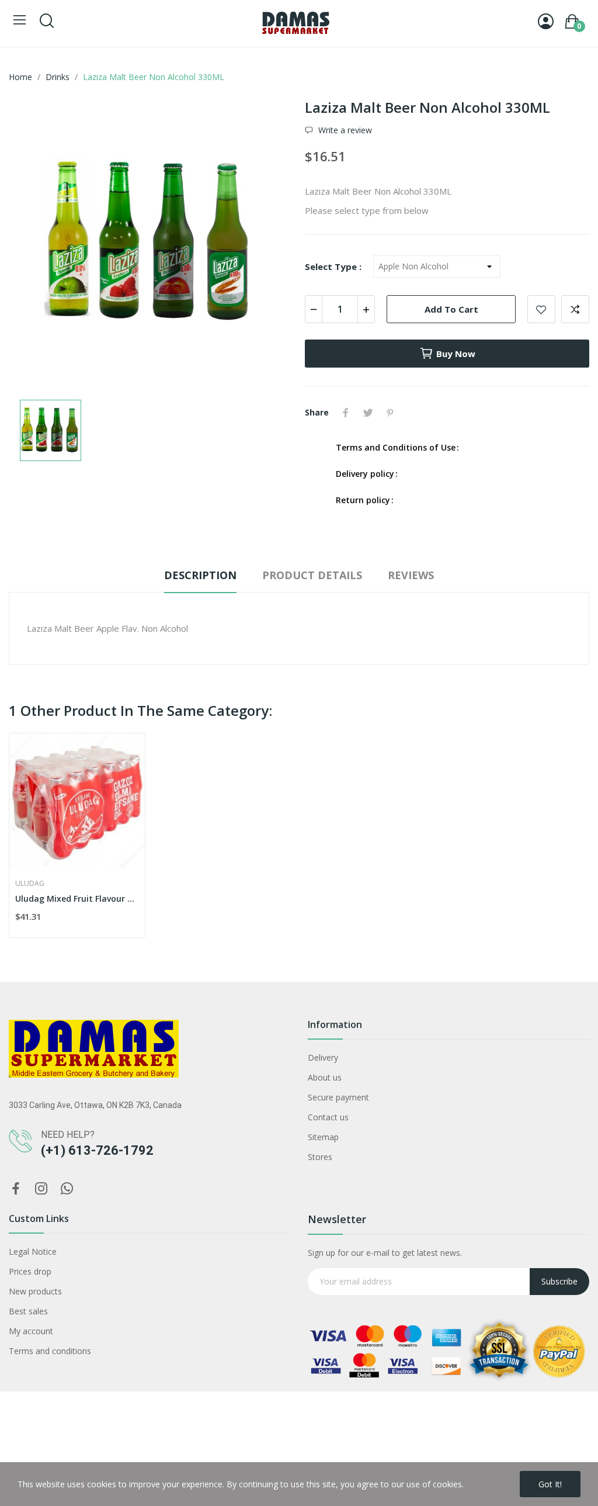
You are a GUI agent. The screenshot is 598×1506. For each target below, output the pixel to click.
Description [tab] (200, 575)
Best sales (28, 1311)
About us (325, 1077)
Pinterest (390, 412)
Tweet (368, 412)
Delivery (323, 1057)
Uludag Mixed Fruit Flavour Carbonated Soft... (77, 898)
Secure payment (338, 1097)
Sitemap (323, 1137)
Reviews (411, 575)
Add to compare (575, 309)
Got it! (550, 1484)
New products (35, 1291)
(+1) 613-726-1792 (97, 1150)
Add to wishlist (541, 309)
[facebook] (16, 1189)
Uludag (29, 883)
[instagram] (41, 1189)
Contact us (328, 1117)
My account (31, 1331)
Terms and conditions (50, 1350)
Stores (320, 1156)
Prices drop (30, 1271)
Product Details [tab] (312, 575)
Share (346, 412)
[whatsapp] (67, 1189)
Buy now (455, 353)
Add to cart (451, 309)
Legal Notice (33, 1251)
